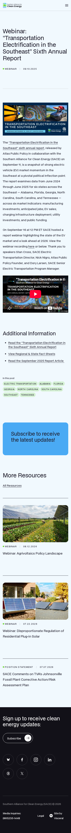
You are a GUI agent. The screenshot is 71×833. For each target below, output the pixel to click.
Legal (40, 815)
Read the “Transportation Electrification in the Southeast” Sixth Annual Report (36, 345)
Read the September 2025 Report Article (36, 361)
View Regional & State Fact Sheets (31, 354)
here (31, 246)
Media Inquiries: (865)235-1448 (12, 816)
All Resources (12, 485)
